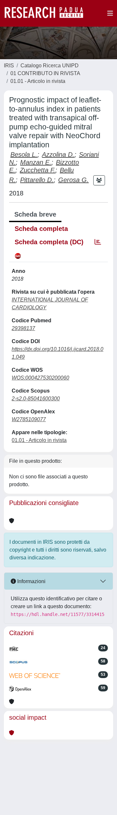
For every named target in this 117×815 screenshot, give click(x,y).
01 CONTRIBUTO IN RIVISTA (45, 73)
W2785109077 (29, 419)
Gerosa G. (73, 179)
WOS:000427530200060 (40, 378)
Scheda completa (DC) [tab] (49, 242)
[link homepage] (47, 13)
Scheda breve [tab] (35, 214)
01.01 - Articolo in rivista (37, 81)
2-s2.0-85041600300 (36, 398)
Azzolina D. (58, 154)
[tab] (98, 242)
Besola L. (23, 154)
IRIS (9, 65)
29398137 (23, 328)
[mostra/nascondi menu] (110, 13)
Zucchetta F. (37, 170)
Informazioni (31, 581)
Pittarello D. (37, 179)
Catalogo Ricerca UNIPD (49, 65)
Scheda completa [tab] (41, 228)
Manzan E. (35, 162)
